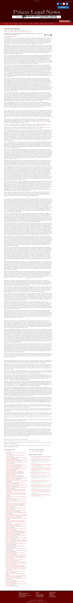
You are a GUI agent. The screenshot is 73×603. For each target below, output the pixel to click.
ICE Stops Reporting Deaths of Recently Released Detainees (41, 459)
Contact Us (38, 592)
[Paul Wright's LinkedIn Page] (67, 3)
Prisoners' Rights (39, 471)
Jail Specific (18, 31)
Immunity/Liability (35, 466)
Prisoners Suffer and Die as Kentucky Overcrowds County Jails (16, 548)
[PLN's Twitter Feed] (61, 3)
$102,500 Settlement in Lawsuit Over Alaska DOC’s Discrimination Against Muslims (14, 472)
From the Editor (8, 580)
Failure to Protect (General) (44, 477)
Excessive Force (44, 487)
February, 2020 (28, 30)
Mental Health (41, 466)
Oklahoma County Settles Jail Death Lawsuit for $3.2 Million (16, 452)
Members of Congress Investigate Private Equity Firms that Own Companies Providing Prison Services (16, 555)
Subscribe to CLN (52, 593)
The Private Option (9, 586)
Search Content (51, 23)
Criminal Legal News (22, 594)
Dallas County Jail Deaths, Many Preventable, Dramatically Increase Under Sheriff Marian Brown (40, 490)
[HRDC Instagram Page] (64, 3)
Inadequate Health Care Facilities (35, 458)
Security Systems (44, 478)
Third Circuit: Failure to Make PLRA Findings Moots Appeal (16, 512)
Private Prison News (53, 596)
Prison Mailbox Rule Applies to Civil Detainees (14, 501)
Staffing (37, 478)
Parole (35, 471)
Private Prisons (46, 481)
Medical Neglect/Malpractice (48, 492)
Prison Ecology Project (40, 596)
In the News (16, 23)
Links (26, 23)
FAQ (37, 593)
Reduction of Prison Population (44, 458)
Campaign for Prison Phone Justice (24, 595)
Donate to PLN (52, 595)
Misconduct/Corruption (39, 461)
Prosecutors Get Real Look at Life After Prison (14, 573)
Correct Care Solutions (10, 31)
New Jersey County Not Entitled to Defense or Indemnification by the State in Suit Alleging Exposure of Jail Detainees (16, 568)
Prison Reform (42, 457)
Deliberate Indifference (34, 493)
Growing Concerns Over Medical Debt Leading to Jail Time (16, 518)
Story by (5, 36)
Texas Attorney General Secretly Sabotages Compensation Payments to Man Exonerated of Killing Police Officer (15, 521)
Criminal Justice (49, 478)
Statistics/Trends (44, 495)
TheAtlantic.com (23, 445)
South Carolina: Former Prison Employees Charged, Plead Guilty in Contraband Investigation (15, 566)
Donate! (45, 23)
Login (67, 1)
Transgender (42, 474)
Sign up (70, 1)
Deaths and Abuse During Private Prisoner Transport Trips (15, 578)
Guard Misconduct (38, 477)
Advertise (41, 23)
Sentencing (32, 471)
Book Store (36, 23)
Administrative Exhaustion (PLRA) (36, 474)
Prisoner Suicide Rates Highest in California (13, 540)
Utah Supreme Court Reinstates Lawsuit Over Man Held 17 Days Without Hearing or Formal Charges (16, 504)
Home (7, 23)
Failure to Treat (38, 492)
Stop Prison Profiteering (40, 595)
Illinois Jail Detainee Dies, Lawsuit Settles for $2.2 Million (15, 496)
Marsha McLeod (14, 30)
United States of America (26, 31)
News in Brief (8, 451)
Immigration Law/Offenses (38, 462)
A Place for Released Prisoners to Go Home (13, 561)
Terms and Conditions (39, 594)
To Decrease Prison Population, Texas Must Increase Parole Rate (16, 514)
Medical (15, 31)
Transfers (40, 495)
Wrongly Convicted (22, 596)
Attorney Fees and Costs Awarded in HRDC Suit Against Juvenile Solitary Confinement (15, 476)
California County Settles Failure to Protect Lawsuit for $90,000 (16, 480)
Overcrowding (46, 457)
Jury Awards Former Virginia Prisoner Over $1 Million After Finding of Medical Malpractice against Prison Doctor (16, 490)
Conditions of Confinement (46, 465)
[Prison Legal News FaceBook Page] (58, 3)
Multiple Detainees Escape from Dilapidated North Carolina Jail (41, 476)
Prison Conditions (33, 479)
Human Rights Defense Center (24, 593)
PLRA (32, 466)
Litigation (21, 23)
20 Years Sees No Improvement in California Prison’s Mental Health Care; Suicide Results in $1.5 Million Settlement (16, 493)
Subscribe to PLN (52, 592)
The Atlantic (15, 36)
